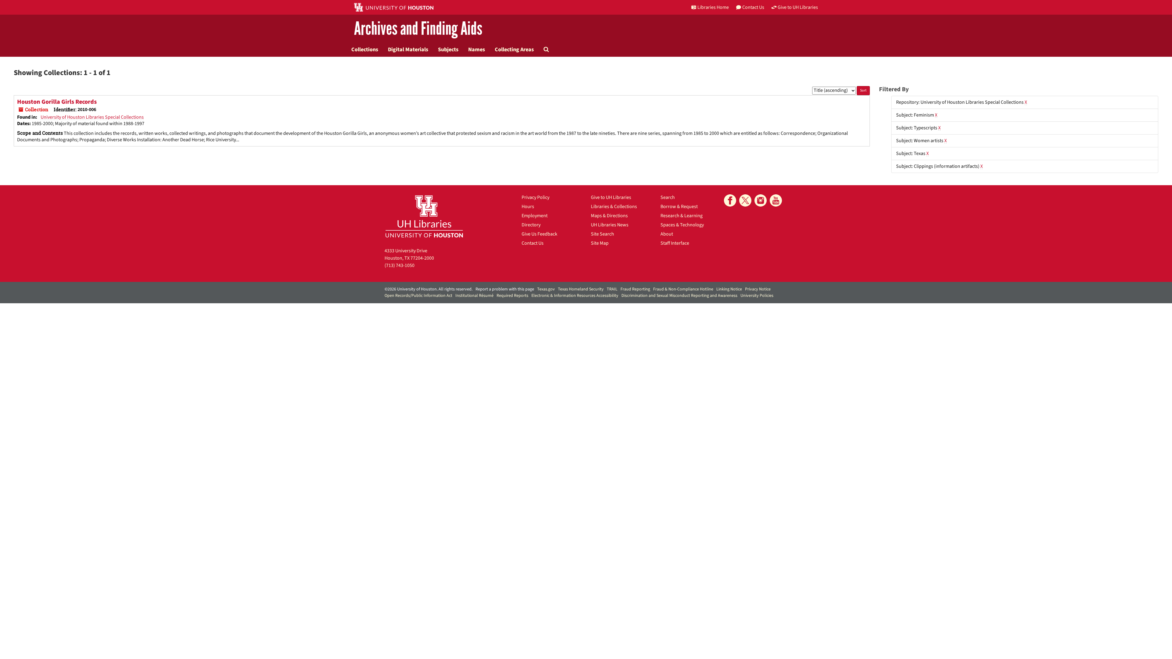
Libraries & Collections (614, 206)
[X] (745, 200)
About (666, 234)
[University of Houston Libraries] (424, 216)
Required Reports (512, 296)
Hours (528, 206)
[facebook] (730, 200)
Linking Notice (729, 289)
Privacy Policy (535, 197)
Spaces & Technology (682, 224)
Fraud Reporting (635, 289)
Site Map (600, 243)
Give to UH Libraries (611, 197)
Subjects (448, 49)
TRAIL (612, 289)
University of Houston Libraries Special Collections (92, 117)
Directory (531, 224)
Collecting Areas (514, 49)
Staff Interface (674, 243)
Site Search (602, 234)
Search (667, 197)
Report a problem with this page (505, 289)
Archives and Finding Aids (418, 28)
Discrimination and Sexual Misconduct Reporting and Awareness (679, 296)
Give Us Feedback (539, 234)
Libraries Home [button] (713, 7)
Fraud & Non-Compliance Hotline (683, 289)
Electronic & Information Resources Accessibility (574, 296)
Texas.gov (546, 289)
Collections (364, 49)
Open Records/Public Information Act (418, 296)
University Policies (756, 296)
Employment (535, 215)
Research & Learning (681, 215)
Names (476, 49)
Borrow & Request (679, 206)
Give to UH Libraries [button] (798, 7)
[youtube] (776, 200)
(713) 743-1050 (399, 265)
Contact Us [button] (753, 7)
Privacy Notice (758, 289)
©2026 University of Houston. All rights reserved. (428, 289)
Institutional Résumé (474, 296)
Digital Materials (408, 49)
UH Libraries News (609, 224)
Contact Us (533, 243)
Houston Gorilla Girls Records (57, 102)
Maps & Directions (609, 215)
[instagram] (760, 200)
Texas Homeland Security (581, 289)
